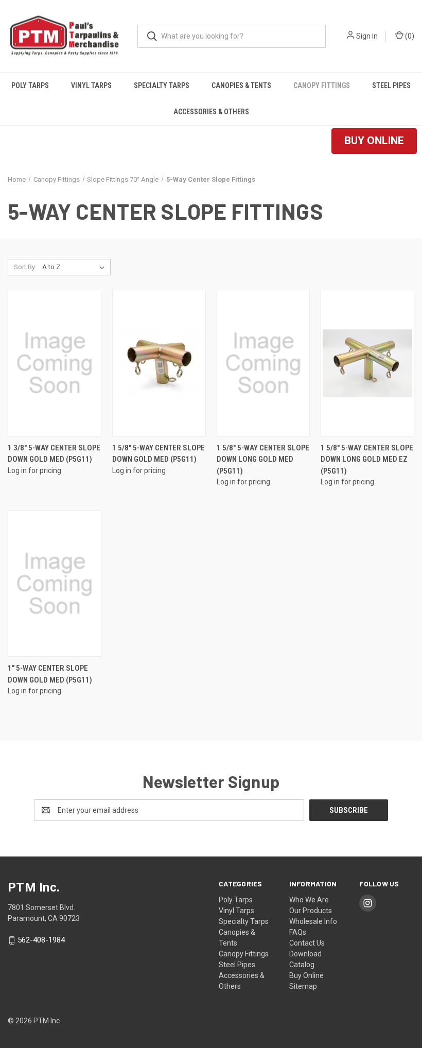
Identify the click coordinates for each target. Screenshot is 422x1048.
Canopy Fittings (321, 85)
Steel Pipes (391, 85)
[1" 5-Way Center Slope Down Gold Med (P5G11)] (54, 583)
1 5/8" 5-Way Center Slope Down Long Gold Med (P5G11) (263, 459)
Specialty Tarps (161, 85)
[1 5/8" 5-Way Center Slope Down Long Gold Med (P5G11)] (263, 363)
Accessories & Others (211, 112)
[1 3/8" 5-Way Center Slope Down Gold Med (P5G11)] (54, 363)
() (408, 36)
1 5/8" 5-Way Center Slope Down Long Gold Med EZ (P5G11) (367, 459)
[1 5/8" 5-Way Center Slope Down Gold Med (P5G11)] (159, 363)
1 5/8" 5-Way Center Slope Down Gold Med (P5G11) (158, 453)
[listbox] (75, 267)
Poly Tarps (30, 85)
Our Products (310, 910)
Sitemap (303, 986)
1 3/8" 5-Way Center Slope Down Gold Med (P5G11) (54, 453)
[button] (374, 141)
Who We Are (309, 900)
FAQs (297, 932)
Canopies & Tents (241, 85)
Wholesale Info (313, 921)
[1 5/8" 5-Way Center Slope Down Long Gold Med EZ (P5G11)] (367, 363)
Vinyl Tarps (91, 85)
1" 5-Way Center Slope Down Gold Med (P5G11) (50, 674)
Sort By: (25, 267)
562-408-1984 (41, 940)
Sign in (367, 36)
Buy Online (306, 975)
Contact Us (307, 943)
